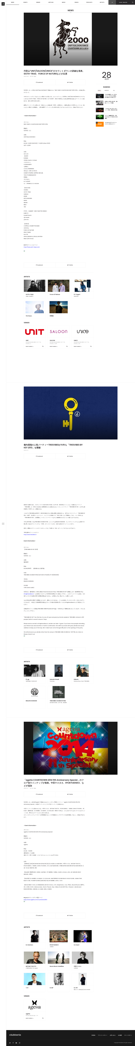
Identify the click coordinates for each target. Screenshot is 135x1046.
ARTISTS (102, 2)
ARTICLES (50, 2)
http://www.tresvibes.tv (30, 534)
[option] (99, 90)
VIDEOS (76, 2)
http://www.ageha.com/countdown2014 (35, 899)
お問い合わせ (112, 1035)
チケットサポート (128, 1035)
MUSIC (63, 2)
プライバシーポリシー (102, 1035)
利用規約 (93, 1035)
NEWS (12, 2)
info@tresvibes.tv (29, 594)
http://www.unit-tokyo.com (32, 247)
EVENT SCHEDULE (29, 346)
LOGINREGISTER (123, 2)
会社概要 (120, 1035)
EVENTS (25, 2)
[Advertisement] (71, 369)
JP (112, 2)
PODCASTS (89, 2)
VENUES (38, 2)
